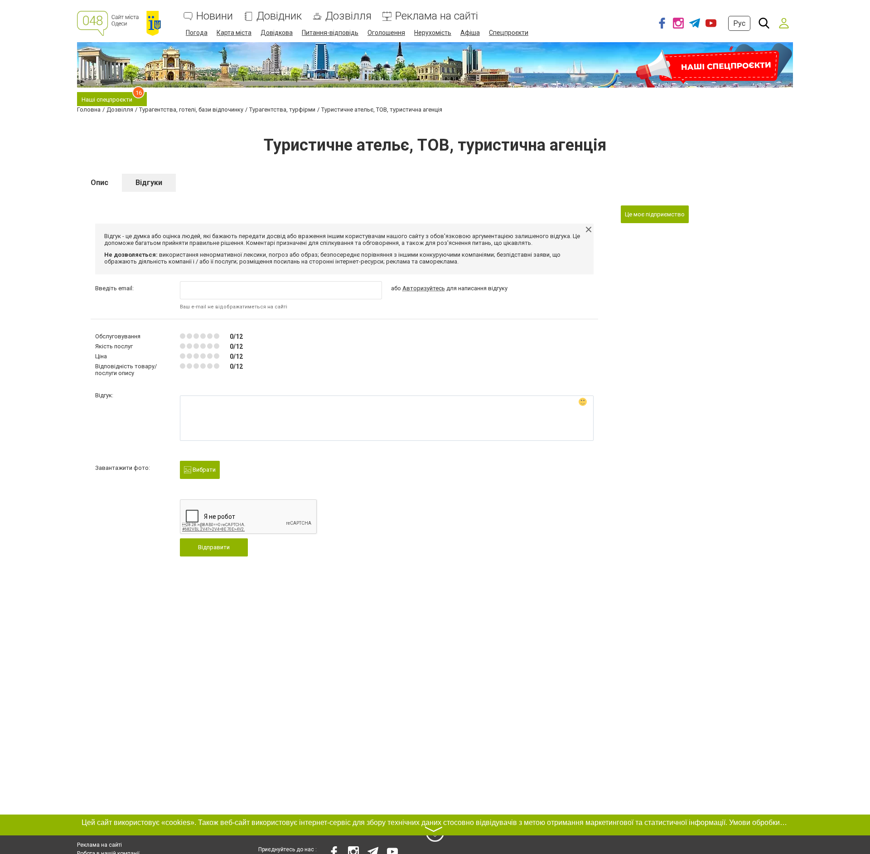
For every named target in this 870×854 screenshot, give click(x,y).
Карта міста (234, 32)
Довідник (279, 16)
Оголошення (386, 32)
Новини (214, 16)
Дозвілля (348, 16)
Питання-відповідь (330, 32)
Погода (197, 32)
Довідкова (277, 32)
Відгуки (148, 182)
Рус (739, 23)
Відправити (214, 547)
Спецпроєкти (508, 32)
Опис (99, 182)
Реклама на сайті (436, 16)
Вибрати (203, 469)
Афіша (470, 32)
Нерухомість (432, 32)
